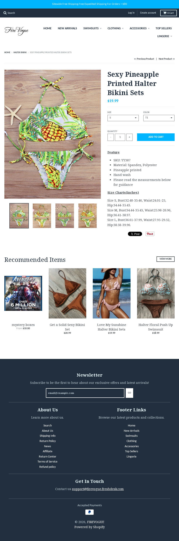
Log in (131, 13)
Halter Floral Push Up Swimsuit (156, 326)
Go (129, 393)
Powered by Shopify (89, 527)
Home (47, 28)
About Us (47, 431)
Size (109, 112)
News (47, 446)
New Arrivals (67, 28)
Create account (148, 13)
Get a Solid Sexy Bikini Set (67, 326)
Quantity (112, 131)
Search (47, 425)
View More (166, 259)
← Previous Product (144, 59)
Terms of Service (47, 461)
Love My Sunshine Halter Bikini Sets (111, 326)
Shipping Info (47, 436)
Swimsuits (91, 28)
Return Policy (48, 441)
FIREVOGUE (95, 522)
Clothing (114, 28)
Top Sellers (164, 28)
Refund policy (47, 467)
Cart (170, 13)
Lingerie (163, 36)
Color (146, 112)
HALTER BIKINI (20, 52)
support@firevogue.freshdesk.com (98, 489)
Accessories (138, 28)
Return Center (47, 456)
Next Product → (167, 59)
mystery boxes (23, 324)
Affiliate (47, 451)
